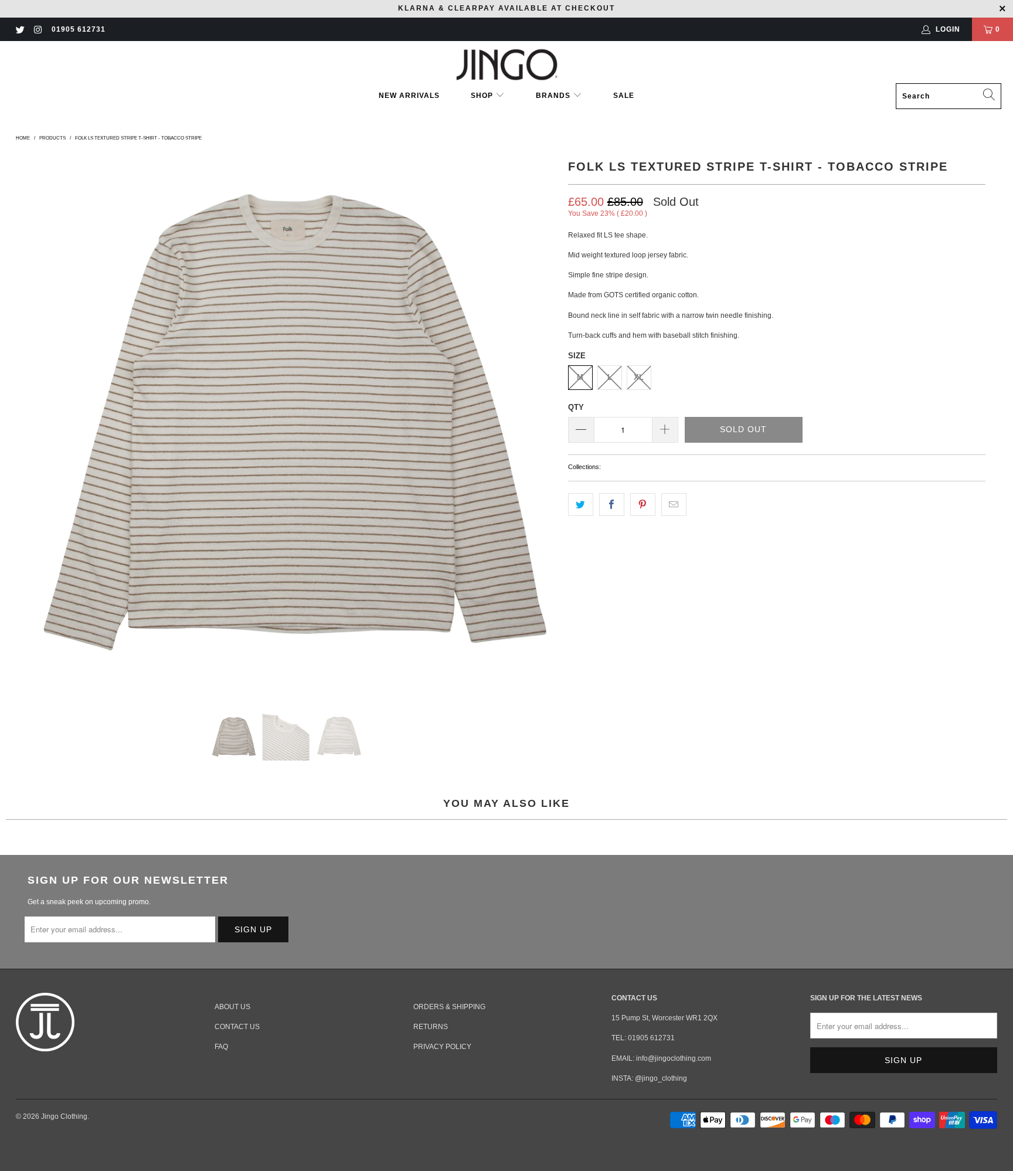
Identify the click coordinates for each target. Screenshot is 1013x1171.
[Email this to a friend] (673, 504)
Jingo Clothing (64, 1116)
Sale (623, 95)
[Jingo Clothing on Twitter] (20, 29)
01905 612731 (79, 29)
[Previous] (27, 425)
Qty (576, 407)
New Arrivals (409, 95)
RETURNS (430, 1027)
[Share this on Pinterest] (642, 504)
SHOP (483, 95)
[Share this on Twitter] (580, 504)
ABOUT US (232, 1007)
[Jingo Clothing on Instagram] (37, 29)
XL (639, 377)
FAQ (221, 1047)
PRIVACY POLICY (442, 1047)
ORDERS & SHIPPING (449, 1007)
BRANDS (553, 95)
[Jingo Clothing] (506, 65)
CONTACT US (237, 1027)
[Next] (545, 425)
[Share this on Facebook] (611, 504)
